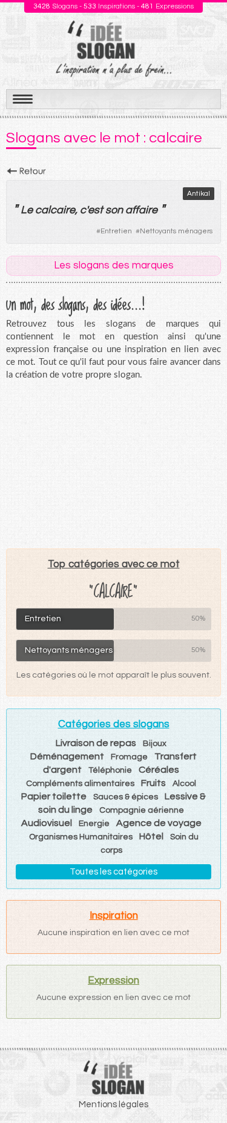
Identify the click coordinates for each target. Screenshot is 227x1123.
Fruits (153, 783)
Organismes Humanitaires (81, 837)
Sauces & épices (125, 797)
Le (27, 210)
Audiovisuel (46, 823)
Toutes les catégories (113, 871)
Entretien (116, 231)
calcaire (55, 210)
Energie (94, 823)
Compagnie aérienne (141, 810)
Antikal (198, 194)
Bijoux (154, 743)
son (114, 210)
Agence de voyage (159, 823)
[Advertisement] (114, 464)
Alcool (184, 783)
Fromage (129, 757)
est (95, 210)
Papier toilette (54, 796)
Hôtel (151, 836)
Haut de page (203, 1087)
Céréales (159, 770)
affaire (141, 210)
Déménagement (67, 756)
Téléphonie (110, 770)
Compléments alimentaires (80, 783)
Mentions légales (113, 1104)
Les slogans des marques (114, 265)
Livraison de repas (96, 743)
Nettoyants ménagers (176, 231)
